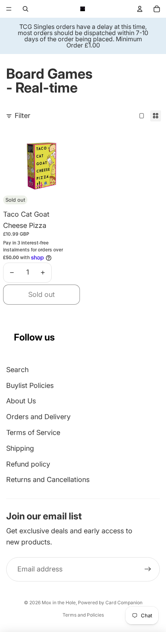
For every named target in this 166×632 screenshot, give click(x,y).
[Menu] (9, 9)
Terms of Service (33, 432)
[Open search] (25, 8)
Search (17, 370)
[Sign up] (147, 569)
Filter (22, 115)
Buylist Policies (30, 385)
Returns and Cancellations (48, 479)
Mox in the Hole (59, 602)
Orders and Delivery (38, 417)
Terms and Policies (83, 615)
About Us (21, 401)
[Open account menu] (139, 8)
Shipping (20, 448)
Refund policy (28, 464)
